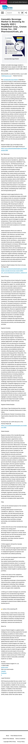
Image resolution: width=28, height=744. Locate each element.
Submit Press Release (8, 738)
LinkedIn (3, 671)
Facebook (3, 673)
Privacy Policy (21, 741)
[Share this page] (26, 12)
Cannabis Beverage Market (10, 79)
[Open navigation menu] (2, 12)
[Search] (19, 12)
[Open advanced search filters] (22, 12)
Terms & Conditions (20, 738)
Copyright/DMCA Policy (9, 741)
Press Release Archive (16, 735)
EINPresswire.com (6, 76)
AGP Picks (3, 2)
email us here (4, 667)
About (7, 735)
